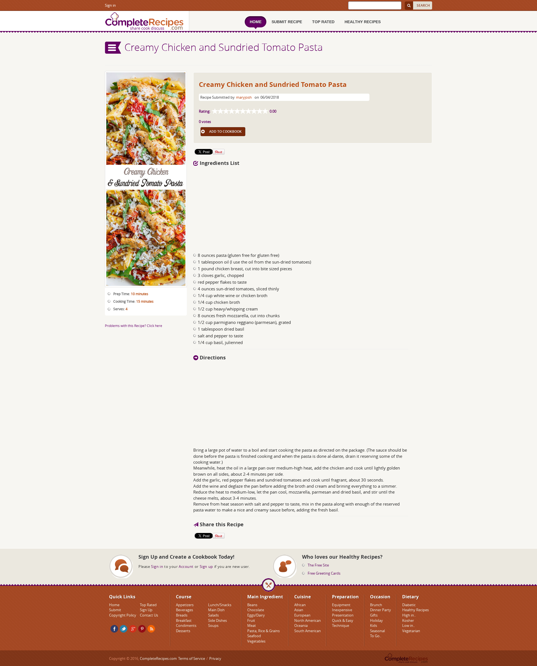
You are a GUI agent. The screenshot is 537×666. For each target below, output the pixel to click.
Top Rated (148, 604)
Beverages (184, 609)
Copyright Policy (122, 615)
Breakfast (184, 620)
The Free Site (318, 565)
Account (186, 566)
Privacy (215, 658)
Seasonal (377, 630)
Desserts (183, 630)
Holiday (376, 620)
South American (307, 630)
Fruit (251, 620)
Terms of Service (191, 658)
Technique (340, 625)
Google (133, 629)
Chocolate (255, 609)
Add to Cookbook (225, 131)
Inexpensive (342, 609)
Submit (115, 609)
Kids (373, 625)
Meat (251, 625)
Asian (298, 609)
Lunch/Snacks (219, 604)
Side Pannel (113, 47)
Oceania (301, 625)
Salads (213, 615)
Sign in (110, 5)
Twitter (124, 629)
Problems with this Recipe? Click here (133, 325)
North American (307, 620)
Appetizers (185, 604)
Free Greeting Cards (324, 573)
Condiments (186, 625)
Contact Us (149, 615)
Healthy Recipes (415, 609)
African (300, 604)
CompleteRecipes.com (158, 658)
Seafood (254, 635)
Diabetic (409, 604)
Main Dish (216, 609)
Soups (213, 625)
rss (151, 629)
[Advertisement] (312, 208)
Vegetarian (411, 630)
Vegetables (256, 641)
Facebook (114, 629)
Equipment (341, 604)
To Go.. (375, 635)
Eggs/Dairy (256, 615)
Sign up (206, 566)
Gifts (374, 615)
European (302, 615)
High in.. (409, 615)
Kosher (408, 620)
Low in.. (408, 625)
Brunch (376, 604)
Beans (252, 604)
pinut (142, 629)
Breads (181, 615)
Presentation (343, 615)
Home (114, 604)
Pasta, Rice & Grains (263, 630)
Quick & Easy (342, 620)
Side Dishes (217, 620)
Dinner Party (380, 609)
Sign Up (146, 609)
